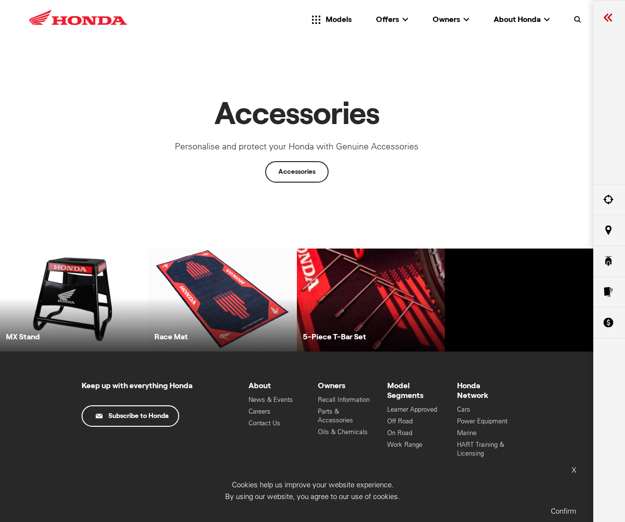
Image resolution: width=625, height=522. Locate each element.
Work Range (404, 444)
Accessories (296, 171)
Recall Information (344, 400)
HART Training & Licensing (480, 449)
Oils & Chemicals (343, 432)
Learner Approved (412, 409)
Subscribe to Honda (138, 416)
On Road (399, 433)
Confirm (563, 511)
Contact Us (264, 423)
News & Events (271, 400)
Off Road (400, 421)
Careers (260, 411)
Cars (463, 409)
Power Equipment (482, 421)
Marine (467, 433)
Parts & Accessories (335, 415)
